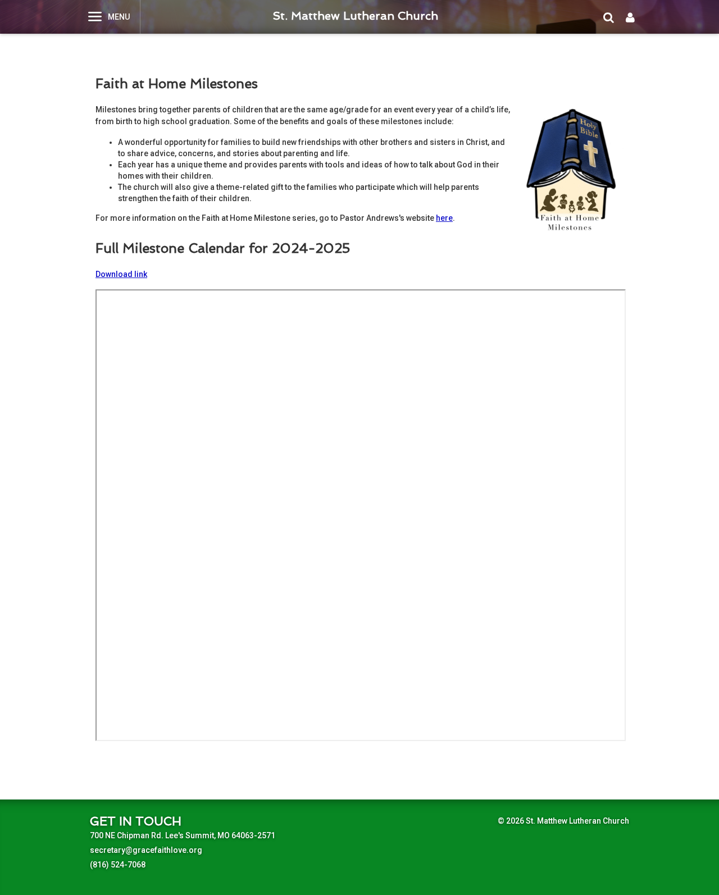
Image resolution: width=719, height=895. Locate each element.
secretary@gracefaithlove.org (146, 850)
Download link (121, 274)
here (444, 217)
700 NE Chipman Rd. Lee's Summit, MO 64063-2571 (182, 835)
